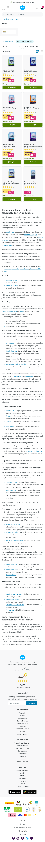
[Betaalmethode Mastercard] (25, 815)
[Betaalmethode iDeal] (30, 815)
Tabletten (9, 421)
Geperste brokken (12, 280)
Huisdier (16, 19)
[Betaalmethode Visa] (20, 815)
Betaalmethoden (22, 746)
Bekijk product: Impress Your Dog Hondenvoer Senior (33, 72)
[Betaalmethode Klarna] (12, 815)
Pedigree (7, 269)
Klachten (22, 756)
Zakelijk (22, 773)
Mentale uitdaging (12, 532)
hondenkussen (7, 245)
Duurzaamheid (22, 761)
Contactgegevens (23, 770)
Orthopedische (11, 575)
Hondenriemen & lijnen (14, 594)
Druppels (9, 416)
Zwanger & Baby (22, 723)
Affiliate (22, 776)
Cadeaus (22, 726)
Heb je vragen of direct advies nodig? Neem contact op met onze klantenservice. (22, 663)
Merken (22, 784)
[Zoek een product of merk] (4, 14)
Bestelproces (22, 751)
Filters (5, 47)
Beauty (22, 715)
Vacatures (22, 778)
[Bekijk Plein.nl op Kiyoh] (28, 803)
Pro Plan (38, 269)
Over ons (22, 781)
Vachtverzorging (11, 482)
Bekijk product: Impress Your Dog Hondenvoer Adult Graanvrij (12, 184)
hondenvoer (10, 232)
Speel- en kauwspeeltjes (14, 540)
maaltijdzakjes (12, 311)
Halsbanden (10, 411)
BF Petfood (29, 376)
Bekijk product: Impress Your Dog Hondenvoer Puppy (12, 147)
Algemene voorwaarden (22, 828)
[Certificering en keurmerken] (18, 809)
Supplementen (11, 490)
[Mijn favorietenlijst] (37, 8)
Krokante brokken (12, 285)
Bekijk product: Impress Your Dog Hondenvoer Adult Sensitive (33, 147)
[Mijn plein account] (8, 8)
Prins (5, 271)
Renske (14, 269)
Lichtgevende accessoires (15, 605)
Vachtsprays (10, 426)
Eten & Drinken (22, 721)
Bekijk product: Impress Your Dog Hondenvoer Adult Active (33, 109)
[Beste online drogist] (34, 809)
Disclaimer (22, 834)
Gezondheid (22, 718)
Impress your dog (23, 41)
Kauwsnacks (10, 343)
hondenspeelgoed (30, 235)
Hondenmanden (11, 564)
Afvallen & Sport (22, 734)
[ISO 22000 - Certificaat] (27, 809)
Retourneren (22, 753)
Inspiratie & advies (22, 786)
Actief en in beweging (13, 524)
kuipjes (22, 311)
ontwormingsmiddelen (34, 451)
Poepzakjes (10, 610)
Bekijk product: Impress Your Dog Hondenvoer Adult (12, 72)
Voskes (14, 376)
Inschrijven (31, 703)
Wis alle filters (8, 41)
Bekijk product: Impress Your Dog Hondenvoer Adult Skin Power (12, 109)
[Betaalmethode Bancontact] (34, 815)
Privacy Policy (22, 831)
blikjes (4, 311)
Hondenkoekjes (11, 351)
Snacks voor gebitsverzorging (16, 364)
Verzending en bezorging (22, 743)
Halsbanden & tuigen (13, 599)
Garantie (22, 759)
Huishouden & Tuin (22, 729)
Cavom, (32, 269)
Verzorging (22, 713)
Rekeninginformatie (22, 748)
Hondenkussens (11, 569)
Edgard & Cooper (23, 269)
